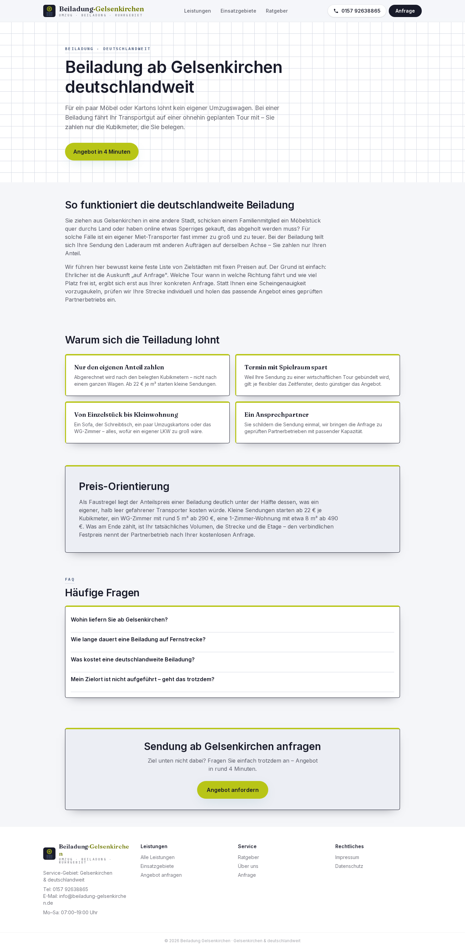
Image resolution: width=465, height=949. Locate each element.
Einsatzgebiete (238, 11)
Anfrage (405, 11)
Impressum (347, 857)
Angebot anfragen (161, 875)
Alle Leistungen (158, 857)
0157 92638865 (361, 11)
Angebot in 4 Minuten (101, 151)
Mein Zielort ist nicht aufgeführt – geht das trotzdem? (142, 679)
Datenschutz (349, 866)
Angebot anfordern (233, 789)
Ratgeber (277, 11)
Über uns (248, 866)
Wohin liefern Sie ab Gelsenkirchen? (119, 619)
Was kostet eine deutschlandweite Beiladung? (133, 659)
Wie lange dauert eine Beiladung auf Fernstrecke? (138, 639)
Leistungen (197, 11)
